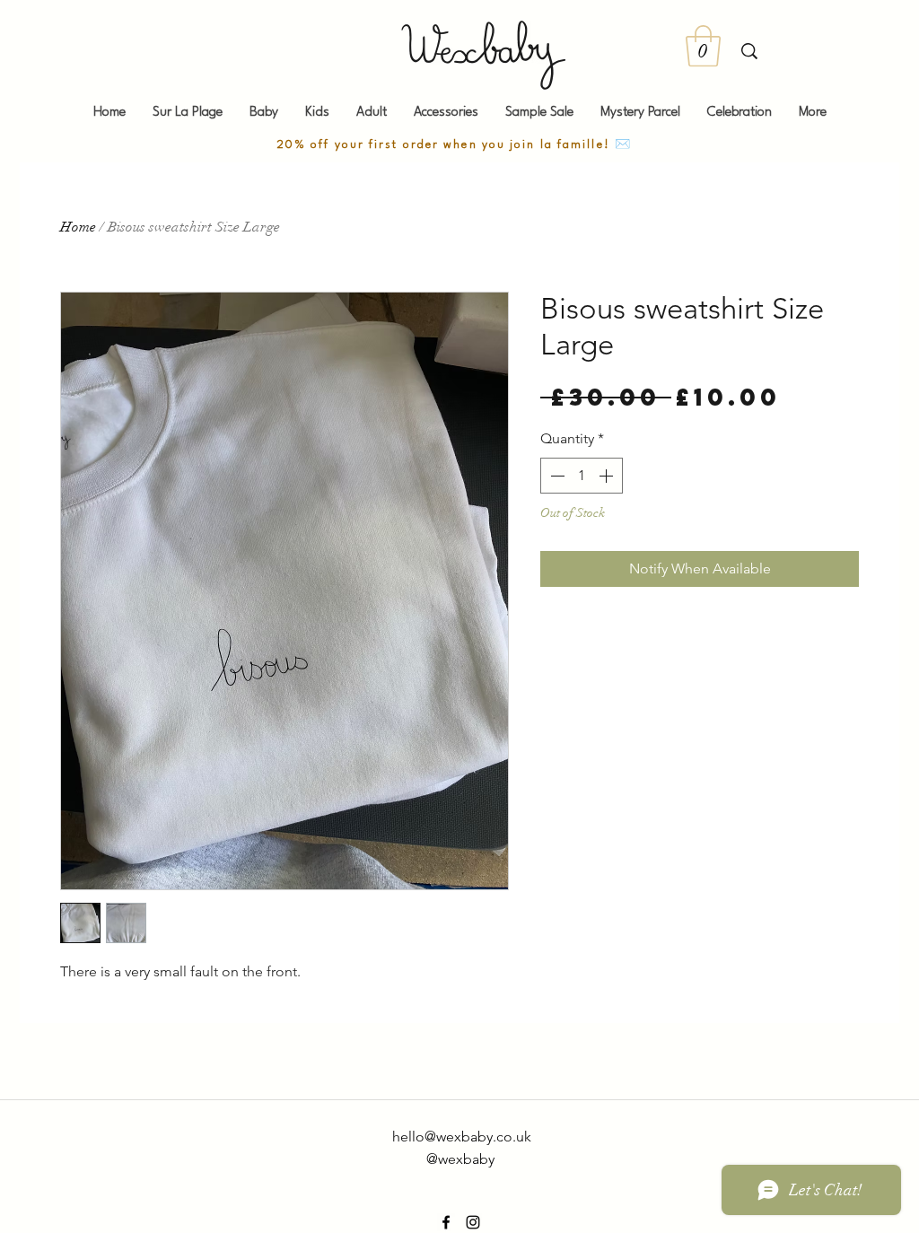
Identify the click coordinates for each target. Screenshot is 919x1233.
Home (78, 227)
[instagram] (473, 1222)
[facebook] (446, 1222)
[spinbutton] (581, 476)
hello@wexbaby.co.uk (461, 1136)
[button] (703, 45)
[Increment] (607, 476)
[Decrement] (555, 476)
